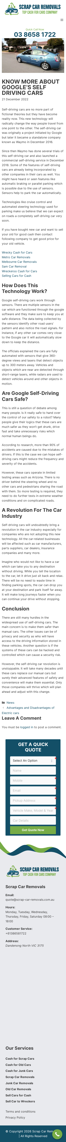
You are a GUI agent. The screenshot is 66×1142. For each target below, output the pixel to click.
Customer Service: (19, 928)
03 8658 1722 (35, 34)
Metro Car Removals (16, 257)
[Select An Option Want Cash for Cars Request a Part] (33, 760)
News (10, 702)
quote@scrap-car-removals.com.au (30, 899)
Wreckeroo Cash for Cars (19, 271)
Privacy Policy (15, 1117)
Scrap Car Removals (25, 886)
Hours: (10, 907)
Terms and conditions (20, 1111)
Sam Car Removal (14, 266)
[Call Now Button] (57, 1134)
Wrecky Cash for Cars (17, 252)
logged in (26, 727)
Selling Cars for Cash (16, 276)
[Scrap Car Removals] (33, 8)
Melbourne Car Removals (19, 262)
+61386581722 (16, 933)
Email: (10, 895)
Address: (12, 941)
